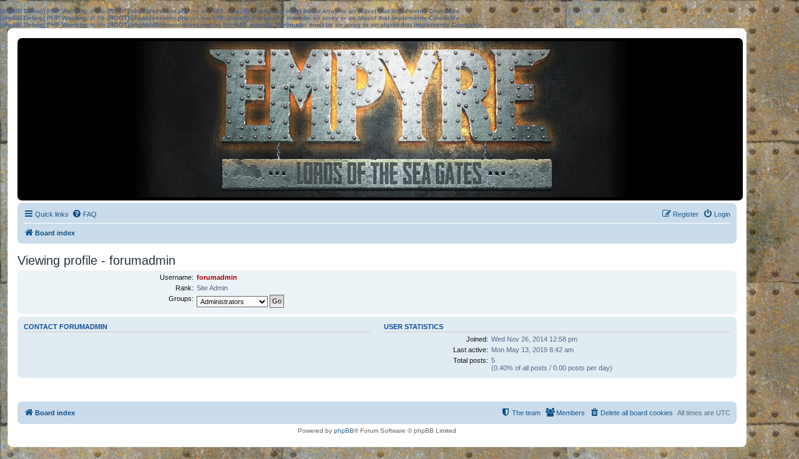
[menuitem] (84, 214)
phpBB (344, 430)
